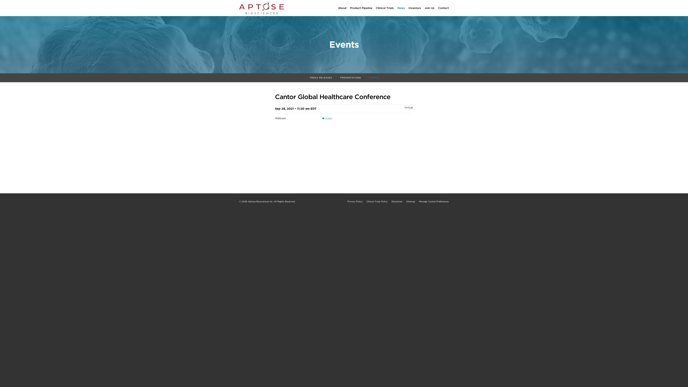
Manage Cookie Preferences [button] (434, 201)
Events (374, 77)
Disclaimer (396, 201)
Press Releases (321, 77)
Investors (414, 8)
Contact (443, 8)
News (401, 8)
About (342, 8)
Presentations (350, 77)
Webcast (280, 118)
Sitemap (410, 201)
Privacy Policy (354, 201)
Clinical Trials (385, 8)
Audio (328, 118)
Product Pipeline (361, 8)
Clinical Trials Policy (377, 201)
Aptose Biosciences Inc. (260, 201)
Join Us (429, 8)
